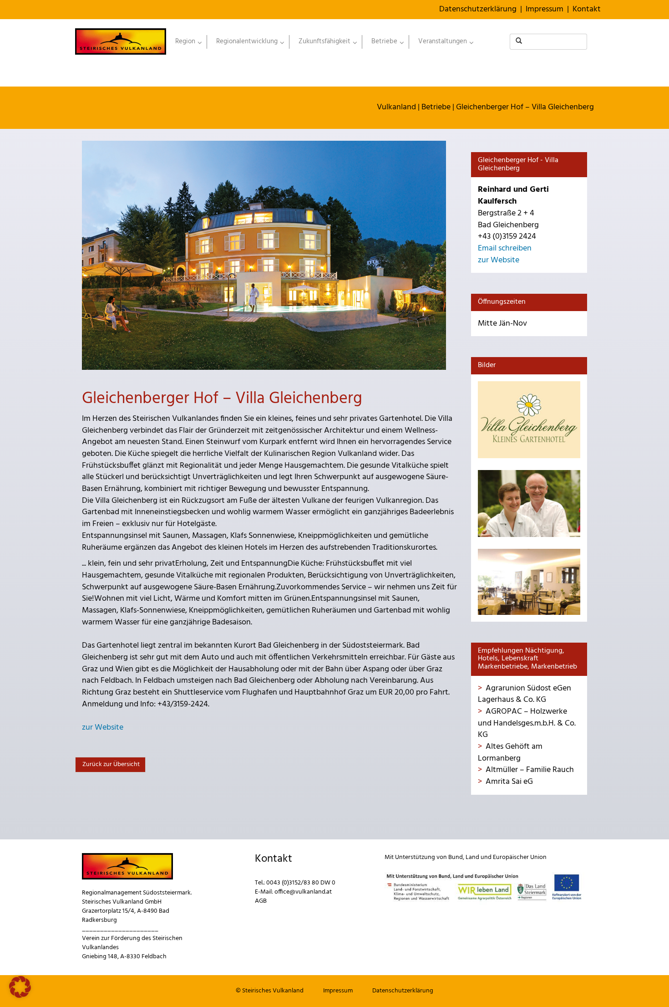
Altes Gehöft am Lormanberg (510, 752)
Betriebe (436, 107)
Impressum (544, 9)
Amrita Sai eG (509, 781)
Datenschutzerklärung (478, 9)
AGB (261, 901)
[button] (20, 987)
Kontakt (587, 9)
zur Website (102, 727)
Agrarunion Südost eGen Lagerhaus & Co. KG (524, 694)
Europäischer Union (520, 857)
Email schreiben (505, 248)
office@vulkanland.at (303, 892)
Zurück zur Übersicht (110, 764)
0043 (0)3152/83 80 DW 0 (300, 883)
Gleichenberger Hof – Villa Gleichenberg (525, 107)
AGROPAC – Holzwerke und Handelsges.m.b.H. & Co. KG (527, 723)
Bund (455, 857)
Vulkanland (396, 107)
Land (472, 857)
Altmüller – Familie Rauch (530, 770)
